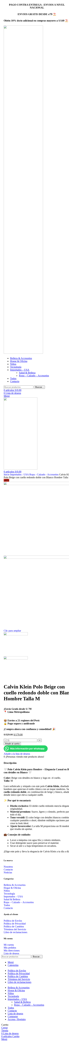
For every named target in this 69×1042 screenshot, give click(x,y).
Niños (7, 890)
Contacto (8, 869)
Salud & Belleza (27, 372)
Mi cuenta (9, 944)
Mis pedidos (10, 947)
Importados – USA (13, 896)
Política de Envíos (13, 920)
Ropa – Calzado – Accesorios (34, 375)
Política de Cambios (14, 926)
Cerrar (4, 1027)
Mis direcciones (12, 950)
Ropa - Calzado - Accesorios (44, 474)
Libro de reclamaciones (15, 932)
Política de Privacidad (15, 923)
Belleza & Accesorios (15, 885)
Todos (7, 905)
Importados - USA (19, 474)
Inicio (7, 474)
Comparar (13, 1016)
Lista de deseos (11, 953)
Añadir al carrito (12, 743)
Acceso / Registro (17, 1019)
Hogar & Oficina (12, 887)
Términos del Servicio (15, 929)
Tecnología (9, 893)
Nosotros (8, 866)
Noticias (8, 872)
